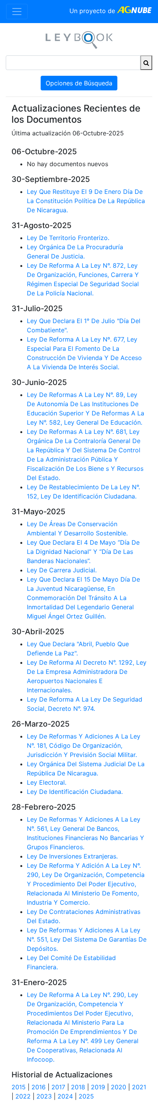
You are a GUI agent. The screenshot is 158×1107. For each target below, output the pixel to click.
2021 (139, 1087)
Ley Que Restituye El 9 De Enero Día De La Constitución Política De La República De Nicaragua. (86, 201)
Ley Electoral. (46, 782)
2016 (38, 1087)
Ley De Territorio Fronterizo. (68, 238)
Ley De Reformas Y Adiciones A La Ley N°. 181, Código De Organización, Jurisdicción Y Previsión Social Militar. (83, 745)
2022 (23, 1096)
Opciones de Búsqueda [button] (79, 83)
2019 (98, 1087)
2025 (86, 1096)
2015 (19, 1087)
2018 (78, 1087)
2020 (118, 1087)
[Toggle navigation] (17, 11)
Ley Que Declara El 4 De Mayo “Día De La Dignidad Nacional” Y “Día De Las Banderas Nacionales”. (83, 551)
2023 (44, 1096)
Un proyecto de (93, 11)
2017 (58, 1087)
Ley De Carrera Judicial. (62, 570)
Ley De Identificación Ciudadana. (75, 791)
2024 (65, 1096)
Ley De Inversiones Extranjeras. (72, 856)
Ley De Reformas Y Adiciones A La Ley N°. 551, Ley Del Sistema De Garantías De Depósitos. (86, 939)
